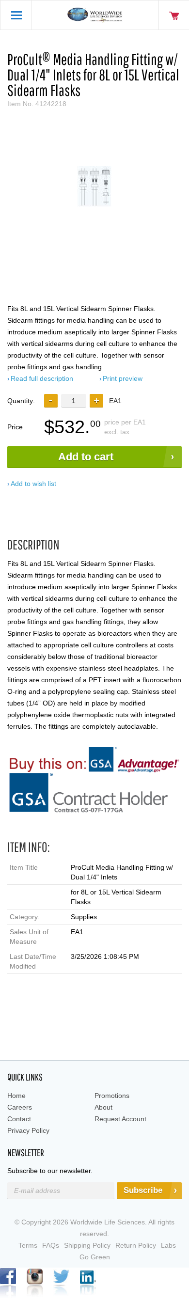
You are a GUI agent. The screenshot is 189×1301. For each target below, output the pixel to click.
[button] (96, 401)
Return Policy (135, 1245)
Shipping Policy (87, 1245)
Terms (27, 1245)
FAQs (50, 1245)
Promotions (111, 1095)
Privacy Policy (28, 1130)
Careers (19, 1107)
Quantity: (21, 401)
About (103, 1107)
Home (16, 1095)
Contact (19, 1119)
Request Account (120, 1119)
